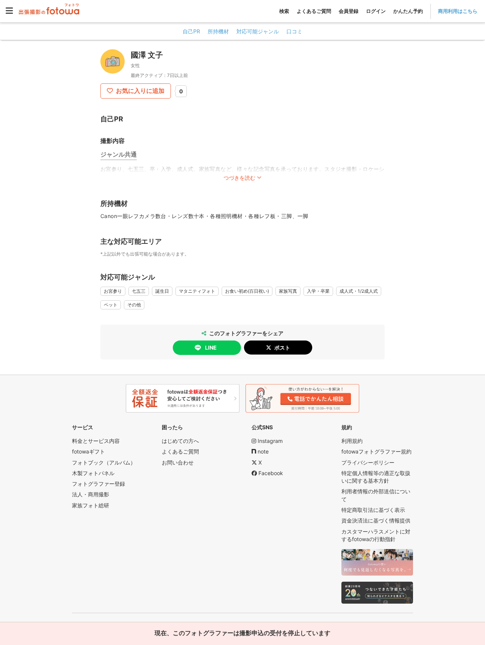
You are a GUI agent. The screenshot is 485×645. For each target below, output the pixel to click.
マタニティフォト (197, 291)
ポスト (282, 347)
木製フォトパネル (93, 473)
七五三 (139, 291)
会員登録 (348, 11)
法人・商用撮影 (90, 494)
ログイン (376, 11)
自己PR (191, 31)
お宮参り (113, 291)
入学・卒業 (318, 291)
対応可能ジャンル (257, 31)
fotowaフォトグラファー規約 (376, 451)
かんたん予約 (408, 11)
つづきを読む (239, 177)
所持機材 (218, 31)
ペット (110, 305)
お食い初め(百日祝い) (247, 291)
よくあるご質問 (314, 11)
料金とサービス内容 (96, 441)
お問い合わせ (178, 462)
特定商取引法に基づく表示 (373, 510)
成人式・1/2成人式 (359, 291)
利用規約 (352, 441)
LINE (211, 347)
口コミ (294, 31)
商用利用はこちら (457, 11)
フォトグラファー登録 (98, 483)
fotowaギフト (88, 451)
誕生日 (162, 291)
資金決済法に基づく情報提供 (375, 520)
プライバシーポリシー (367, 462)
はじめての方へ (180, 441)
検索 (284, 11)
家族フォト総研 (90, 505)
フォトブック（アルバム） (104, 462)
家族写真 (288, 291)
